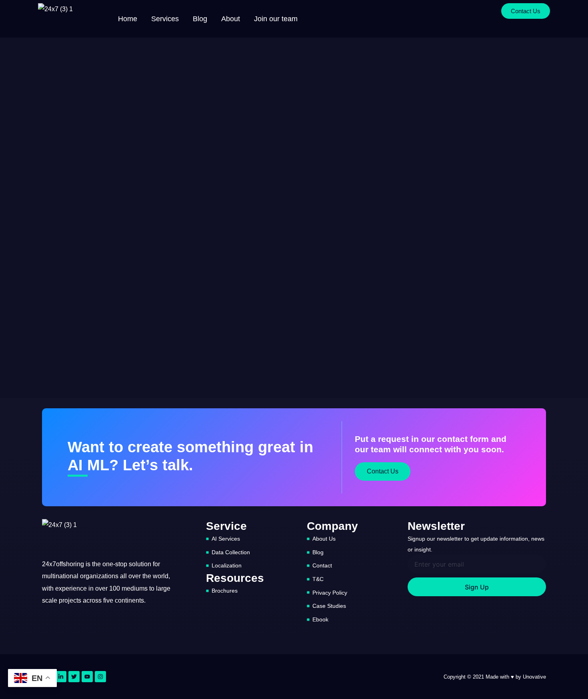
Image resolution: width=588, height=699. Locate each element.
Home (127, 19)
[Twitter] (74, 676)
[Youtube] (87, 676)
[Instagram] (100, 676)
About (230, 19)
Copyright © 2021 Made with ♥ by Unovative (495, 677)
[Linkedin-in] (60, 676)
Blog (200, 19)
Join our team (276, 19)
